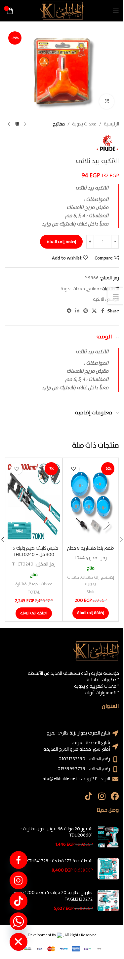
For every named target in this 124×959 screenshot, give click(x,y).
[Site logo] (62, 10)
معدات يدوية (84, 124)
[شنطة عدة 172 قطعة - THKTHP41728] (108, 868)
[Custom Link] (18, 860)
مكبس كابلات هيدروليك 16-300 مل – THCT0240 (33, 552)
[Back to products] (17, 124)
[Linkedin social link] (77, 311)
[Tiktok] (88, 796)
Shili (90, 592)
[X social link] (94, 311)
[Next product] (9, 124)
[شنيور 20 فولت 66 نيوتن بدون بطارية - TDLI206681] (108, 837)
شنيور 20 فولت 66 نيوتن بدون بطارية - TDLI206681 (57, 832)
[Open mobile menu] (115, 10)
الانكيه (98, 299)
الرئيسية (111, 124)
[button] (90, 613)
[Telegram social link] (69, 311)
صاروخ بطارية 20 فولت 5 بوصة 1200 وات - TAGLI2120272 (53, 896)
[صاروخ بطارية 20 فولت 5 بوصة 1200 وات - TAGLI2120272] (108, 901)
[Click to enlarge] (106, 101)
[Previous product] (25, 124)
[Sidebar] (115, 296)
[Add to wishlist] (73, 469)
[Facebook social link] (102, 311)
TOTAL (34, 592)
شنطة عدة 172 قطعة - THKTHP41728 (57, 861)
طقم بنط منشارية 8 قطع (90, 548)
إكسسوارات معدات (97, 577)
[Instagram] (102, 796)
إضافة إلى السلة (61, 241)
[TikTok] (18, 901)
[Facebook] (115, 796)
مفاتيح (59, 124)
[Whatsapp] (18, 921)
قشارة (21, 584)
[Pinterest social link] (85, 311)
